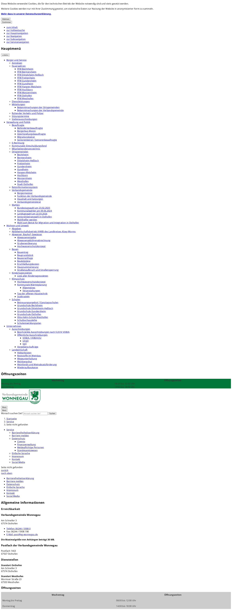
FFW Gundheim (25, 83)
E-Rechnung (18, 142)
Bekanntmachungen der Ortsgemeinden (38, 107)
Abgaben (16, 228)
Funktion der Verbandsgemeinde (34, 196)
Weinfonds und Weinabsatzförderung (37, 364)
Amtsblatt (17, 63)
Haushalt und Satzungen (30, 199)
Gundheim (22, 169)
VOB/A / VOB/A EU (32, 337)
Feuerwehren (19, 65)
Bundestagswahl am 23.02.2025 (33, 207)
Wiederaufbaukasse (27, 367)
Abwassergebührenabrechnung (33, 240)
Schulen (16, 299)
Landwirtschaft (19, 349)
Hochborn (22, 175)
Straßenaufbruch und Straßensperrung (38, 269)
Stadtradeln (23, 296)
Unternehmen (13, 326)
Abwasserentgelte (26, 237)
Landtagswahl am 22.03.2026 (32, 213)
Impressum (18, 456)
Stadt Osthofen (25, 184)
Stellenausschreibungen (24, 119)
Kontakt (16, 459)
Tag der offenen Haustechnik (32, 293)
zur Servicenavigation (17, 42)
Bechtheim (22, 154)
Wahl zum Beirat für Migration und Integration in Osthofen (48, 222)
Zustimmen (6, 22)
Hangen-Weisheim (26, 172)
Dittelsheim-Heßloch (28, 160)
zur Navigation (14, 36)
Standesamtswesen (27, 450)
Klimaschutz (18, 278)
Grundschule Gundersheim (31, 311)
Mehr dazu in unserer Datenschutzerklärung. (26, 13)
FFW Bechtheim (25, 68)
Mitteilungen (18, 104)
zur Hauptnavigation (17, 33)
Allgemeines (29, 287)
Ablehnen (5, 19)
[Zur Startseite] (21, 404)
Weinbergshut (24, 361)
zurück (4, 470)
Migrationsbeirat (26, 136)
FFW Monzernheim (27, 92)
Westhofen (23, 181)
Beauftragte (18, 125)
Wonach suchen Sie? (12, 413)
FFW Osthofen (24, 95)
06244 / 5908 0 (18, 528)
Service (10, 421)
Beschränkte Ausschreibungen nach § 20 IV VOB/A (43, 332)
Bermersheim (24, 157)
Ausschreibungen (21, 329)
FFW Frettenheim (26, 77)
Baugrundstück (25, 255)
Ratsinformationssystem (25, 187)
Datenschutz (18, 438)
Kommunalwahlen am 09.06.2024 (34, 210)
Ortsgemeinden (20, 151)
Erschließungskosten (28, 264)
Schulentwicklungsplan (29, 323)
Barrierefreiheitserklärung (25, 432)
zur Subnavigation (16, 39)
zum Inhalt (12, 27)
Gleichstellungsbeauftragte (31, 133)
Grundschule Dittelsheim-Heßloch (35, 308)
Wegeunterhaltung (27, 358)
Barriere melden (20, 435)
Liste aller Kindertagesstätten (32, 275)
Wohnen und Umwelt (17, 225)
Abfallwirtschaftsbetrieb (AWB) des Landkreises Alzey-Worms (44, 231)
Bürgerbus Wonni (26, 131)
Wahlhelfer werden (27, 219)
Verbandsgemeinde (22, 190)
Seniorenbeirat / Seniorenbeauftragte (37, 139)
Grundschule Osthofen (29, 314)
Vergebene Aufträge (27, 346)
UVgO (25, 340)
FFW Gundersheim (27, 80)
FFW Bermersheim (26, 71)
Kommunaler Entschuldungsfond (29, 145)
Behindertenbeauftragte (30, 128)
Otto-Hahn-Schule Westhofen (32, 317)
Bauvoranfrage (25, 258)
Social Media (18, 462)
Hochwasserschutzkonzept (31, 246)
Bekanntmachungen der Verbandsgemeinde (40, 110)
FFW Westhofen (25, 98)
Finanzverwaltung (26, 444)
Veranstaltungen (31, 290)
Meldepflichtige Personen (30, 447)
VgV (25, 343)
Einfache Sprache (21, 453)
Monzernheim (24, 178)
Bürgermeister (24, 193)
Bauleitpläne (23, 261)
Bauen (15, 249)
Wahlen (16, 204)
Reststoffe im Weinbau (29, 355)
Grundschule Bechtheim (30, 305)
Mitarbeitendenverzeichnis (26, 148)
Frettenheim (23, 163)
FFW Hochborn (25, 89)
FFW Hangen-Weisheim (29, 86)
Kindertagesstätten (22, 272)
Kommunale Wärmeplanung (32, 284)
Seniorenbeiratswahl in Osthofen (34, 216)
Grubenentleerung (27, 243)
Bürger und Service (16, 60)
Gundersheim (24, 166)
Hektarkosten (24, 352)
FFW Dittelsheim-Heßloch (30, 74)
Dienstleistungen (21, 101)
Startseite (11, 418)
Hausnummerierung (28, 266)
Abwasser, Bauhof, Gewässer (27, 234)
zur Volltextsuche (15, 30)
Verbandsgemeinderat (29, 201)
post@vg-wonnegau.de (22, 534)
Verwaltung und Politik (18, 122)
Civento (21, 441)
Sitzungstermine (20, 116)
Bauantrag (22, 252)
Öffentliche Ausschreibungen (32, 334)
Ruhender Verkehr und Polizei (27, 113)
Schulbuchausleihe (27, 320)
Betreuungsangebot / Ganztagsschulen (37, 302)
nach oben (6, 473)
